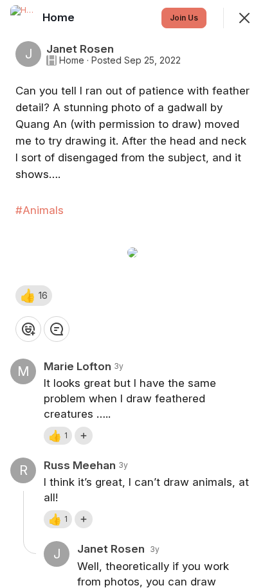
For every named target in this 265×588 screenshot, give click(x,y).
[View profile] (23, 18)
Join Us (184, 17)
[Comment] (56, 329)
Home (71, 60)
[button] (33, 295)
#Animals (39, 210)
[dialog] (132, 294)
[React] (28, 329)
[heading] (59, 17)
